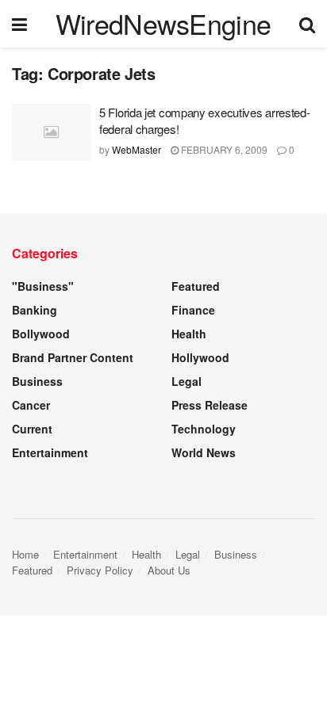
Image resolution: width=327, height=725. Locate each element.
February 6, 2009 (223, 149)
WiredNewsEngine (163, 23)
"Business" (43, 286)
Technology (203, 429)
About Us (169, 570)
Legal (186, 381)
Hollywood (200, 357)
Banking (34, 310)
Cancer (31, 405)
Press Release (209, 405)
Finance (193, 310)
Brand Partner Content (72, 357)
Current (32, 429)
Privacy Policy (100, 570)
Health (188, 334)
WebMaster (136, 149)
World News (203, 452)
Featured (195, 286)
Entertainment (50, 452)
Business (37, 381)
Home (25, 554)
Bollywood (41, 334)
